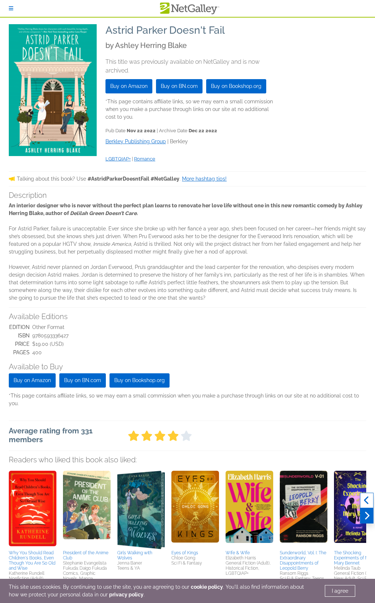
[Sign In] (11, 8)
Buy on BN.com (179, 86)
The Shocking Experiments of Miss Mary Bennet (354, 558)
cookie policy (207, 587)
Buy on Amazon (129, 86)
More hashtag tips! (204, 179)
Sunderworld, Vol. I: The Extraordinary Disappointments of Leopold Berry (303, 560)
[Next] (367, 516)
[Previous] (367, 500)
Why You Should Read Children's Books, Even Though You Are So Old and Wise (32, 560)
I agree (340, 591)
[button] (32, 509)
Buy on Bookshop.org (236, 86)
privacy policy (126, 595)
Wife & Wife (238, 552)
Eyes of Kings (184, 552)
